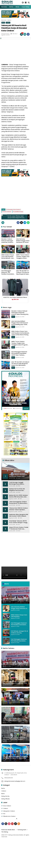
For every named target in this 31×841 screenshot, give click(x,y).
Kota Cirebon (7, 211)
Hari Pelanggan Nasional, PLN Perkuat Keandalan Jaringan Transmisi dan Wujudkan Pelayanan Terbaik (19, 640)
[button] (23, 3)
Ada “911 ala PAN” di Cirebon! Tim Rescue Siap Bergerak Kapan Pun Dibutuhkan (22, 272)
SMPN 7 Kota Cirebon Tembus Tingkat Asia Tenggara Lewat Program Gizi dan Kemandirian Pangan (22, 256)
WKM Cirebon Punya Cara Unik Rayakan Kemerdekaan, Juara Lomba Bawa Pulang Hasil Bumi (8, 256)
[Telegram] (24, 222)
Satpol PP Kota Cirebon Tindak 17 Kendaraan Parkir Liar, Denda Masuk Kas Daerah (18, 528)
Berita (3, 22)
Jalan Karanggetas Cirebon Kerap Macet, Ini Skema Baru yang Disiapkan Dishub (18, 502)
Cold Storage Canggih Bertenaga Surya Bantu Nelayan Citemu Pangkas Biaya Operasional (17, 483)
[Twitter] (21, 222)
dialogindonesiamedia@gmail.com (14, 781)
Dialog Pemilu (5, 796)
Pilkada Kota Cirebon (9, 816)
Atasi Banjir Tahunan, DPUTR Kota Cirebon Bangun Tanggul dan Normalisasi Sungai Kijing (18, 521)
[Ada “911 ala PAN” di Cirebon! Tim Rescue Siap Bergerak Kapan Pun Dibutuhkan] (23, 265)
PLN (4, 814)
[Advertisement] (15, 191)
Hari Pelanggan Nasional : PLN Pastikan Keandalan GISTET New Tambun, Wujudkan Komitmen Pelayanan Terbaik (7, 272)
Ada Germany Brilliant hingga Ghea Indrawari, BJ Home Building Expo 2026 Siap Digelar (22, 240)
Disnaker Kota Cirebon (14, 209)
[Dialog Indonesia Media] (7, 2)
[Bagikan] (28, 34)
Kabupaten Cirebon (9, 811)
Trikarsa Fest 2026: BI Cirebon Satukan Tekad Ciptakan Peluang (18, 509)
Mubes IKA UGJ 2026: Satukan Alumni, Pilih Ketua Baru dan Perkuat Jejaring (18, 496)
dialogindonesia (5, 33)
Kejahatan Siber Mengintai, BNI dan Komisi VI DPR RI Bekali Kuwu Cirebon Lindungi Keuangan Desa (18, 515)
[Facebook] (18, 222)
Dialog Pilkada (5, 799)
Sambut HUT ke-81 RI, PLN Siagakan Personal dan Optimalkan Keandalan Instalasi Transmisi (17, 489)
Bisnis (4, 235)
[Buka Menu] (26, 3)
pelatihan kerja (19, 211)
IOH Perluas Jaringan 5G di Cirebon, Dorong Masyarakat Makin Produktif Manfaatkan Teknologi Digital (19, 632)
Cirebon (8, 22)
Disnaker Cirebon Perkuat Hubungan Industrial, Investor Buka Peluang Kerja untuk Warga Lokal (7, 240)
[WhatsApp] (28, 222)
